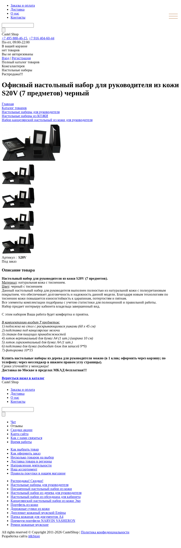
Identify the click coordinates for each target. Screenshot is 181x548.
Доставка (18, 9)
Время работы (21, 442)
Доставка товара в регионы (31, 461)
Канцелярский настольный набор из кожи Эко (46, 501)
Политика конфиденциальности (105, 532)
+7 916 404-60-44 (41, 38)
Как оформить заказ (25, 453)
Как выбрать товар (25, 449)
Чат (13, 422)
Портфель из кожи (24, 505)
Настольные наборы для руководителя (39, 485)
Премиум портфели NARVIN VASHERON (43, 521)
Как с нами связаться (26, 438)
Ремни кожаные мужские (30, 525)
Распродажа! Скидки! (27, 481)
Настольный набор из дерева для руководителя (46, 493)
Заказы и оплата (23, 5)
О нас (15, 13)
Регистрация (21, 58)
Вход (5, 58)
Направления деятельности (31, 465)
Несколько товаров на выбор (32, 457)
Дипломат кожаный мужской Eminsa (38, 513)
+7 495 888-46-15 (14, 38)
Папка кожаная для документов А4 (37, 517)
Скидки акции (21, 430)
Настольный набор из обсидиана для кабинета (46, 497)
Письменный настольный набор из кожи (41, 489)
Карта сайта (19, 434)
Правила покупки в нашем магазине (38, 473)
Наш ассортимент (24, 469)
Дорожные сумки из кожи (30, 509)
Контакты (18, 17)
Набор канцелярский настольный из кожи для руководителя (47, 120)
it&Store (34, 536)
